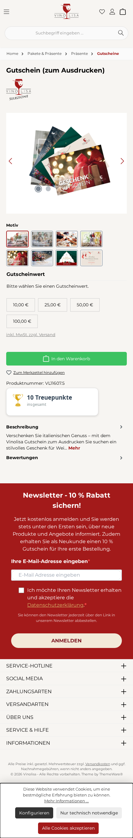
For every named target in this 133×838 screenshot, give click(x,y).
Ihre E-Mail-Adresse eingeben (49, 561)
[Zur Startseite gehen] (66, 11)
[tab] (65, 437)
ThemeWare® (111, 774)
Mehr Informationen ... (66, 801)
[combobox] (59, 33)
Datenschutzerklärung (55, 605)
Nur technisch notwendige (89, 812)
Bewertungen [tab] (22, 457)
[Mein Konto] (114, 11)
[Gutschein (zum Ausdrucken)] (66, 161)
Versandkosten (97, 764)
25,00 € (53, 305)
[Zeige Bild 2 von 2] (48, 188)
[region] (66, 161)
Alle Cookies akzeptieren (68, 828)
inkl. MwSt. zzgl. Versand (30, 334)
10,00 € (20, 305)
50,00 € (85, 305)
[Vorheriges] (10, 161)
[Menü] (8, 11)
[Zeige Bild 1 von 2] (38, 188)
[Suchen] (121, 33)
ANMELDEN (66, 641)
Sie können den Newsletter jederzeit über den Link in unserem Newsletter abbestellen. (66, 618)
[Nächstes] (122, 161)
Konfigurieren (34, 812)
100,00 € (22, 321)
